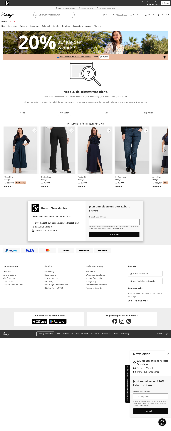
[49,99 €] (132, 150)
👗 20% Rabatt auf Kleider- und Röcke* (74, 56)
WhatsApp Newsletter (95, 275)
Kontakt (132, 266)
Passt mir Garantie (94, 288)
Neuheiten (64, 112)
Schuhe (56, 26)
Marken (97, 26)
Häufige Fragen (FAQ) (53, 288)
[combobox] (59, 15)
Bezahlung (49, 281)
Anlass (88, 26)
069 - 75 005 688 (138, 300)
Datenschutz (68, 334)
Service (48, 266)
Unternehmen (10, 266)
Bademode (34, 26)
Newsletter (91, 271)
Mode (4, 21)
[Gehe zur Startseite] (8, 14)
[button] (165, 150)
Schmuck (46, 26)
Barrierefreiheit (82, 334)
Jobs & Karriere (9, 278)
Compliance (8, 281)
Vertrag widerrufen (45, 334)
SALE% (12, 21)
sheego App (91, 281)
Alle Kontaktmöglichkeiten (144, 281)
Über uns (7, 271)
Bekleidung (12, 26)
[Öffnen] (164, 57)
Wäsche (23, 26)
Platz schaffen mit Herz (13, 284)
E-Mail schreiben (139, 274)
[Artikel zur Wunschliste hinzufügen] (34, 130)
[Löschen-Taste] (72, 15)
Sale (106, 112)
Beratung (66, 26)
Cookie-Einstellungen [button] (122, 334)
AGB (58, 334)
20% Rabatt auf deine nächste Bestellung (128, 385)
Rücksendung (50, 275)
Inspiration (78, 26)
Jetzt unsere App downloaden (49, 315)
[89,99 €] (95, 150)
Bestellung (49, 271)
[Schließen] (2, 3)
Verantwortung (9, 275)
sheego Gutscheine (94, 278)
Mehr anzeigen (144, 405)
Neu (3, 26)
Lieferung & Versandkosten (56, 284)
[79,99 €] (58, 150)
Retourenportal (51, 278)
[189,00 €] (21, 150)
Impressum (95, 334)
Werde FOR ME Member (96, 284)
